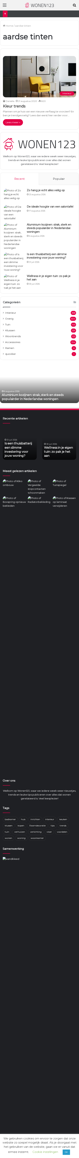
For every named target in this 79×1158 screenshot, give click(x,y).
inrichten (35, 819)
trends (63, 825)
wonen (8, 838)
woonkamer (37, 838)
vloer (49, 831)
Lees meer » (13, 122)
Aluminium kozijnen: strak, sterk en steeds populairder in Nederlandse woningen (49, 228)
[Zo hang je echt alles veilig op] (14, 195)
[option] (39, 383)
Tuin (7, 324)
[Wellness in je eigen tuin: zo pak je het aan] (14, 282)
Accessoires (12, 342)
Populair (59, 179)
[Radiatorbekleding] (39, 502)
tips (53, 825)
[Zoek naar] (74, 6)
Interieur (10, 312)
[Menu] (4, 6)
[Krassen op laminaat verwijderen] (64, 634)
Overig (9, 318)
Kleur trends (14, 106)
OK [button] (66, 1152)
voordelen (62, 831)
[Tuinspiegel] (64, 486)
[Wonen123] (39, 5)
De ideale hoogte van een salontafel (50, 206)
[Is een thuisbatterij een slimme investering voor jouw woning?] (14, 262)
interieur (49, 819)
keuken (63, 819)
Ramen (9, 348)
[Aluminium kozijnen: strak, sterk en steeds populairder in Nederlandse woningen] (14, 236)
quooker (10, 353)
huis (23, 819)
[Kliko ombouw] (14, 486)
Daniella (10, 101)
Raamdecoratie (37, 825)
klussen (8, 825)
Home (9, 25)
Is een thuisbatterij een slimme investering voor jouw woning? (47, 255)
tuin (7, 831)
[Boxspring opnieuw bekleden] (14, 502)
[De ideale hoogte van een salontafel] (14, 212)
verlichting (36, 831)
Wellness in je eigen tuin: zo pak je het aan (58, 452)
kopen (21, 825)
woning (21, 838)
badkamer (10, 819)
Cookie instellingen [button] (45, 1152)
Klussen (10, 330)
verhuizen (19, 831)
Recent (19, 179)
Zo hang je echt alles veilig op (46, 190)
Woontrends (13, 336)
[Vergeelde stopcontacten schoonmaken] (39, 487)
